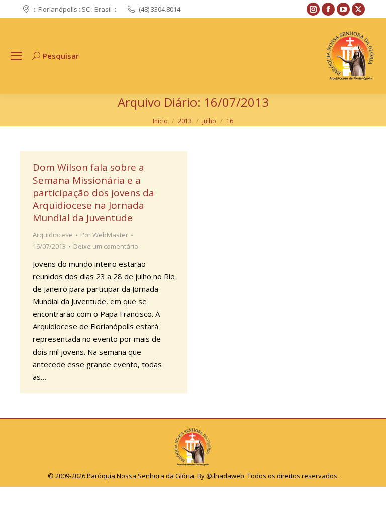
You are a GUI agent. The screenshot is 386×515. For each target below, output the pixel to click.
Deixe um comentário (105, 246)
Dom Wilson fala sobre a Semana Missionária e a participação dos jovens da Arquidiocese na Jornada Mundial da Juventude (93, 192)
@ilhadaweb (225, 475)
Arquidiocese (53, 234)
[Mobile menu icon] (16, 56)
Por (104, 234)
